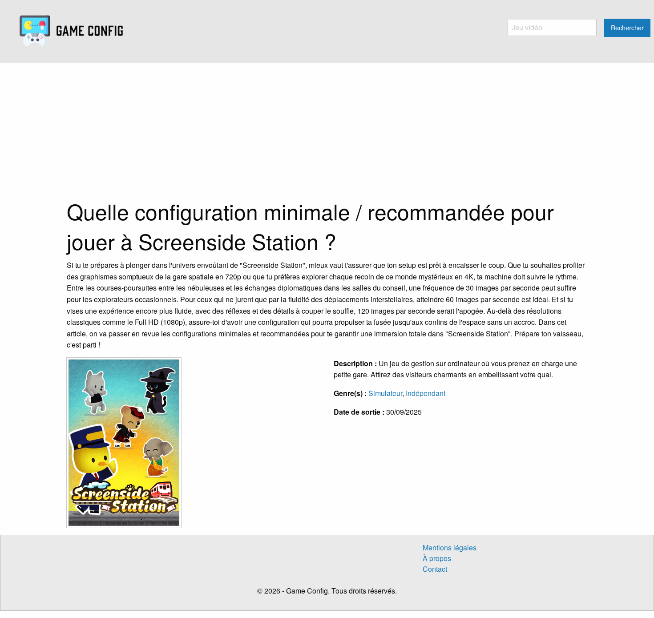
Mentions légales (449, 547)
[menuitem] (71, 31)
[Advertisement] (327, 129)
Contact (435, 569)
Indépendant (425, 393)
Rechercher (627, 27)
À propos (437, 558)
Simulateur (385, 393)
